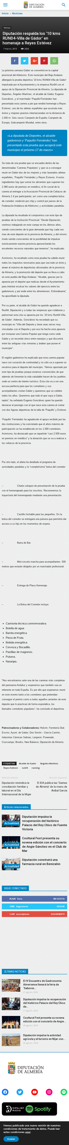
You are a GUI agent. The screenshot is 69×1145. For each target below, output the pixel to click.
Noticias (7, 27)
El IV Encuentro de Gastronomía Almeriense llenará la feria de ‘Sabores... (42, 984)
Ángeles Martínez (49, 763)
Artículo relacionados (16, 807)
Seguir (61, 906)
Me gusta (59, 898)
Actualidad (12, 823)
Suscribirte (58, 914)
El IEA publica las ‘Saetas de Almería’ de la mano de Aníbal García (51, 786)
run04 (25, 767)
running (36, 767)
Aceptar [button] (11, 1139)
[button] (64, 5)
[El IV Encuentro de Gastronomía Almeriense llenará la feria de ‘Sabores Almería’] (11, 985)
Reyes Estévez (10, 767)
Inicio (5, 13)
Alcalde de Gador (27, 763)
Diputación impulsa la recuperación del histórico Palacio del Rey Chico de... (44, 1003)
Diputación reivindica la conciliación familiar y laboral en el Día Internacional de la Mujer (16, 788)
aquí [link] (27, 1132)
